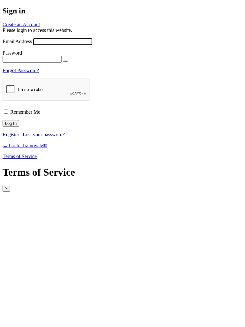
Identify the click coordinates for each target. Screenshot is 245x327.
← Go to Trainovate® (25, 145)
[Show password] (65, 61)
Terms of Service (20, 156)
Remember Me (25, 112)
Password (12, 53)
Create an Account (21, 24)
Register (11, 134)
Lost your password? (44, 134)
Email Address (17, 41)
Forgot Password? (21, 70)
